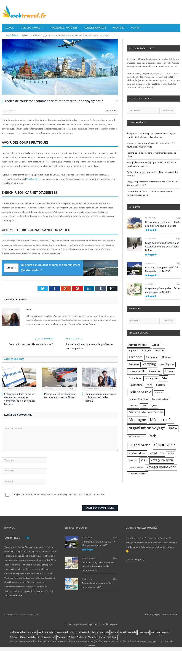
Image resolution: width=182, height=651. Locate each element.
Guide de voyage (30, 28)
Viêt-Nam (112, 637)
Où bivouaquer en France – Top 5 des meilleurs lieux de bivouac (162, 224)
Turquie (92, 637)
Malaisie (132, 632)
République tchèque (29, 637)
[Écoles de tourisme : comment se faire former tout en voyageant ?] (60, 67)
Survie (171, 453)
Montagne (137, 420)
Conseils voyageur (95, 28)
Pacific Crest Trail (136, 436)
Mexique (155, 632)
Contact (136, 28)
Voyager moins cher (161, 467)
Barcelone (151, 357)
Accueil (9, 28)
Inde (107, 632)
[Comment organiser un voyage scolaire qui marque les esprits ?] (99, 379)
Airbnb (155, 345)
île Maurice (97, 632)
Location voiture (160, 399)
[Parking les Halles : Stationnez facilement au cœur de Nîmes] (59, 379)
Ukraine (102, 637)
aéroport (135, 357)
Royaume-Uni (48, 637)
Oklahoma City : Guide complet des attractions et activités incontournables (98, 566)
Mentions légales (152, 614)
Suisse (72, 637)
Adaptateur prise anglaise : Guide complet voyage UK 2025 (162, 290)
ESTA (164, 378)
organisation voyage (147, 428)
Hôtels (160, 385)
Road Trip (156, 453)
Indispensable (140, 392)
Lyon (154, 405)
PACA (173, 428)
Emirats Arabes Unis (80, 632)
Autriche (31, 632)
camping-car (167, 364)
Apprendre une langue (140, 350)
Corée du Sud (61, 632)
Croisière (155, 371)
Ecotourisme (135, 378)
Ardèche (159, 350)
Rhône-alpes (137, 453)
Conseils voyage (111, 111)
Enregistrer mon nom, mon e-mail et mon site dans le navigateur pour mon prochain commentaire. (58, 495)
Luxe (143, 405)
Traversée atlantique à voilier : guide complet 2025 (97, 585)
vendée (133, 460)
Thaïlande (81, 637)
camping (149, 364)
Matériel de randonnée (146, 412)
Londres (133, 405)
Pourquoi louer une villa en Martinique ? (31, 344)
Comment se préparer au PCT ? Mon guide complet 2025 (161, 269)
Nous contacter (170, 614)
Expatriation (136, 385)
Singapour (62, 637)
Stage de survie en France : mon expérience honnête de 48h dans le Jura (162, 247)
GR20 (149, 385)
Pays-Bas (166, 632)
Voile (144, 460)
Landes (159, 392)
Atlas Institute (32, 179)
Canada (49, 632)
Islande (114, 632)
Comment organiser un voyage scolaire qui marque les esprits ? (100, 397)
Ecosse (169, 371)
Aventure (118, 28)
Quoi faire (164, 445)
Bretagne (134, 364)
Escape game (151, 378)
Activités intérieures (138, 345)
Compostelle (137, 371)
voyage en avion (162, 460)
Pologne (14, 637)
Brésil (40, 632)
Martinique (143, 632)
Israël (123, 632)
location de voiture (138, 399)
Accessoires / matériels (64, 28)
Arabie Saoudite (17, 632)
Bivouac (166, 357)
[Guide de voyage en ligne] (24, 12)
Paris (153, 436)
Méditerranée (161, 420)
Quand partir (139, 445)
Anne (28, 310)
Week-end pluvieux (138, 473)
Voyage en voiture (136, 468)
